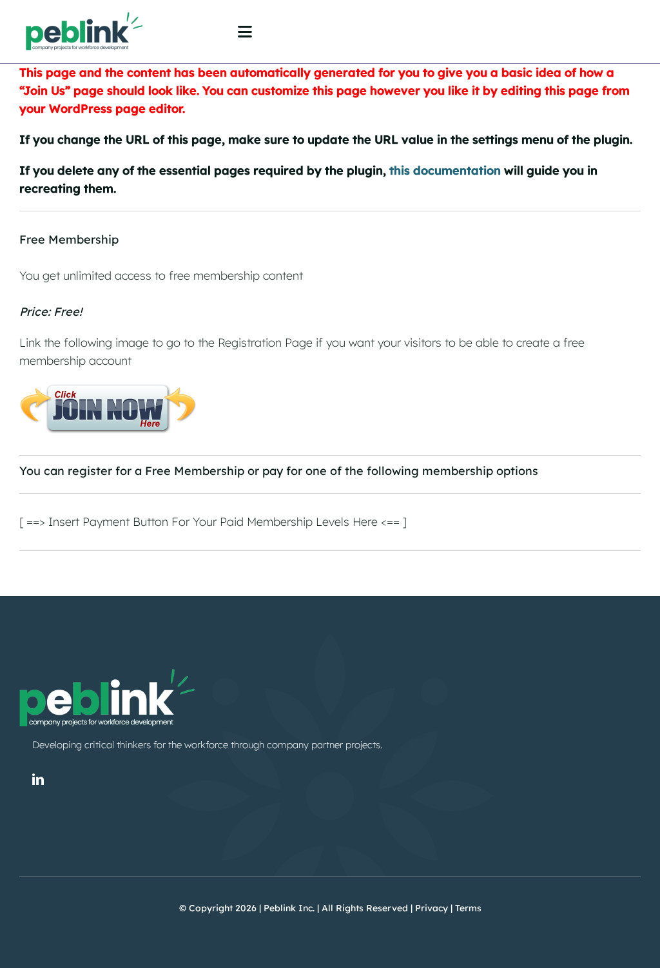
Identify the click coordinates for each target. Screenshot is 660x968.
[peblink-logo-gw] (106, 666)
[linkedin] (38, 779)
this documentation (445, 170)
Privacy (431, 908)
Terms (468, 908)
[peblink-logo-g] (83, 12)
